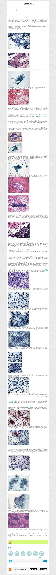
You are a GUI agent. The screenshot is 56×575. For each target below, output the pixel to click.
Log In (11, 6)
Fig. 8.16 (46, 400)
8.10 (9, 117)
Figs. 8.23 (18, 536)
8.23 (27, 536)
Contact (28, 6)
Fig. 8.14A (35, 270)
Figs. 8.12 (16, 123)
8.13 (19, 123)
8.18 (12, 401)
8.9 (8, 117)
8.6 (39, 116)
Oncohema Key (28, 3)
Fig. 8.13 (45, 269)
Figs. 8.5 (37, 116)
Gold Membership (24, 6)
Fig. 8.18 (30, 407)
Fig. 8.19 (21, 408)
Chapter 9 (26, 245)
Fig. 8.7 (13, 123)
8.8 (47, 116)
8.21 (15, 534)
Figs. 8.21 (47, 533)
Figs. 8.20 (12, 534)
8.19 (14, 401)
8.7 (46, 116)
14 (47, 216)
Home (9, 6)
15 (47, 220)
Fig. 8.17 (35, 394)
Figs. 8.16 (9, 401)
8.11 (11, 117)
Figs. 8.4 (42, 116)
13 (46, 216)
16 (15, 536)
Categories (18, 6)
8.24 (21, 536)
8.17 (11, 401)
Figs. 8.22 (24, 536)
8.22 (9, 534)
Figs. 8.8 (31, 128)
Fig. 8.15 (18, 400)
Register (15, 6)
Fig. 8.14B (45, 270)
